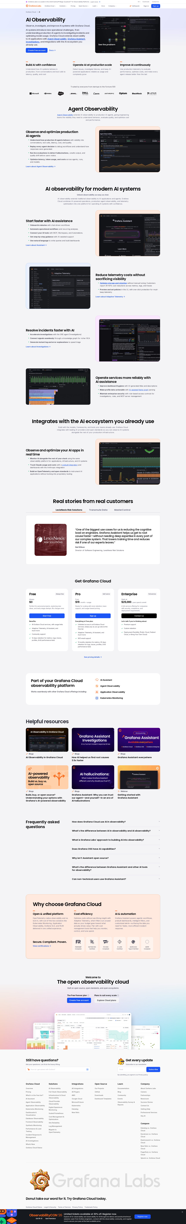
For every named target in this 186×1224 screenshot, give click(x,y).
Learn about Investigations (37, 347)
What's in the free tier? (34, 1095)
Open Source (83, 6)
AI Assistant (30, 1099)
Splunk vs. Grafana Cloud (150, 1158)
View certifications (41, 946)
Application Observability (35, 1105)
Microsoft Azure (78, 1102)
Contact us (139, 616)
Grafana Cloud (49, 6)
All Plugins (76, 1092)
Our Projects (99, 1088)
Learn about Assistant (35, 245)
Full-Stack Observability (58, 1092)
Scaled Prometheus (56, 1113)
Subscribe (153, 1069)
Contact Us (145, 1105)
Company (111, 6)
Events (120, 1099)
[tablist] (93, 510)
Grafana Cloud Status (34, 1148)
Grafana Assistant (76, 39)
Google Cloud (77, 1099)
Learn (94, 6)
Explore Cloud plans (106, 1000)
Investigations (32, 41)
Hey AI (143, 1116)
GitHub (97, 1092)
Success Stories (147, 1102)
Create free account (36, 50)
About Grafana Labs (148, 1088)
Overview (29, 1088)
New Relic (75, 1112)
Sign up (156, 6)
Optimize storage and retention (113, 283)
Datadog (75, 1109)
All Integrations (77, 1088)
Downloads (99, 1095)
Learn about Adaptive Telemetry (109, 297)
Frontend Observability (34, 1122)
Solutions (63, 6)
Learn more (94, 2)
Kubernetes (76, 1105)
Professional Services (149, 1112)
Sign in (146, 6)
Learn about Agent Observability (39, 166)
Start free (47, 616)
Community (122, 1095)
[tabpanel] (93, 540)
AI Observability (55, 1088)
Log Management (55, 1126)
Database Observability (35, 1118)
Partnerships (145, 1095)
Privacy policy (143, 1075)
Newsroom (145, 1099)
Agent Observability (57, 39)
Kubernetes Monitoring (34, 1109)
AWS (73, 1095)
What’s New (30, 1144)
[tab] (69, 510)
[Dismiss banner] (182, 1212)
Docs (103, 6)
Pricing (73, 6)
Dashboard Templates (103, 1099)
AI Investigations (32, 1141)
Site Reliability (54, 1123)
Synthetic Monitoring (34, 1125)
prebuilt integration (70, 465)
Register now (142, 1216)
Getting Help (145, 1109)
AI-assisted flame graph (138, 390)
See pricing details (92, 657)
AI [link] (39, 12)
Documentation (123, 1088)
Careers (144, 1092)
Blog (119, 1092)
